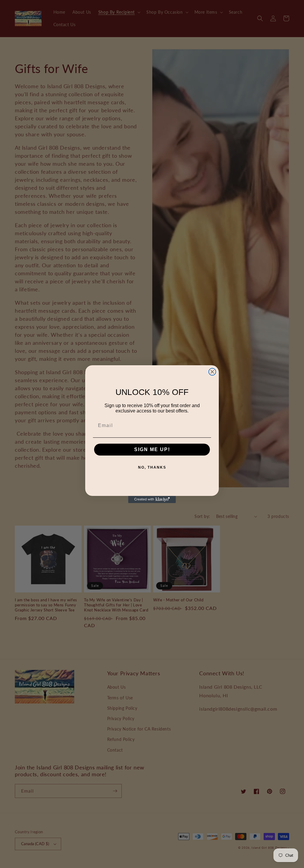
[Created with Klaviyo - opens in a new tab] (152, 499)
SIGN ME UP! (152, 449)
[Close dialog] (212, 371)
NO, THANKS (152, 467)
